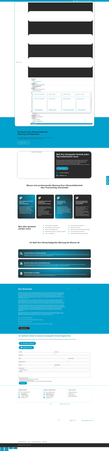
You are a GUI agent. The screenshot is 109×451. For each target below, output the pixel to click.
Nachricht (20, 371)
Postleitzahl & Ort (22, 361)
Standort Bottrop (36, 119)
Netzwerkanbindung (37, 90)
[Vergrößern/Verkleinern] (2, 448)
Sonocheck (34, 123)
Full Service (35, 87)
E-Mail (20, 364)
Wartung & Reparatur (37, 81)
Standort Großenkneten (49, 390)
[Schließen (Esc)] (15, 448)
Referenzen (33, 115)
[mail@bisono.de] (107, 180)
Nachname (56, 351)
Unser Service (72, 390)
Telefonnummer (57, 364)
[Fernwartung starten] (107, 183)
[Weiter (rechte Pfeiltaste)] (6, 450)
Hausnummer (71, 358)
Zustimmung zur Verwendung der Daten (26, 380)
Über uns (33, 116)
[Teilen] (11, 448)
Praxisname (21, 355)
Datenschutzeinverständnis (23, 377)
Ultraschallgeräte (39, 110)
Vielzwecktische (81, 110)
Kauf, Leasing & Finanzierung (39, 84)
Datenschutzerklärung (30, 379)
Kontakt (33, 122)
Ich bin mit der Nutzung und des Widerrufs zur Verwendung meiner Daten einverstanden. (36, 381)
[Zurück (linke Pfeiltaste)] (2, 450)
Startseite (33, 78)
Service (33, 80)
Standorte (35, 113)
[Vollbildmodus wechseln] (6, 448)
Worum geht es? (22, 368)
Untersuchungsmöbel (68, 110)
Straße (20, 358)
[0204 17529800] (107, 177)
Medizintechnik (52, 110)
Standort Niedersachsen (38, 116)
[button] (60, 39)
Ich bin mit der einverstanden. (29, 379)
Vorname (20, 351)
